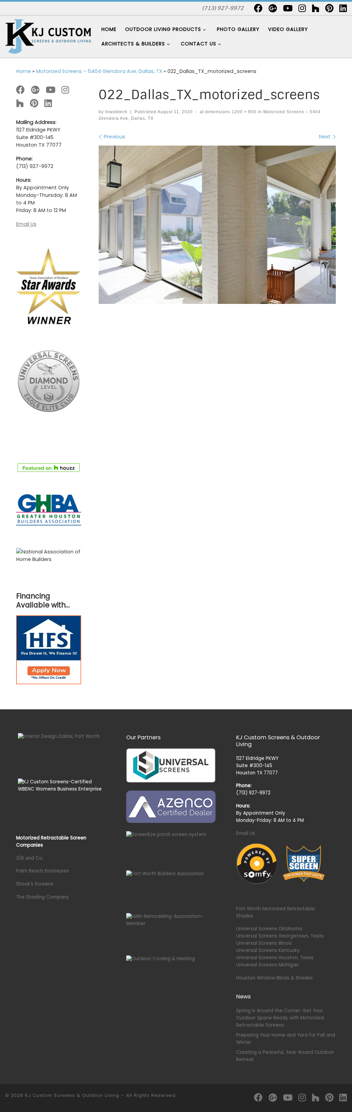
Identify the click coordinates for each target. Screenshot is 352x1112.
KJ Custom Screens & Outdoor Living (72, 1095)
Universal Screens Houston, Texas (275, 957)
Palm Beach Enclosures (42, 871)
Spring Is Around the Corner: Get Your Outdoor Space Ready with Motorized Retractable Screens (280, 1017)
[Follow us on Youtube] (288, 8)
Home (23, 71)
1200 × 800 (243, 111)
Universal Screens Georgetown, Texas (280, 936)
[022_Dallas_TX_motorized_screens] (217, 225)
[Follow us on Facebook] (258, 8)
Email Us (26, 224)
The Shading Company (42, 897)
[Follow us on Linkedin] (343, 8)
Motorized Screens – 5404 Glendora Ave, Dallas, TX (99, 71)
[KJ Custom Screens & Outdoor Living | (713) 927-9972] (48, 36)
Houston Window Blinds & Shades (274, 978)
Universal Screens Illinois (264, 943)
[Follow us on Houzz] (315, 8)
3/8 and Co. (29, 858)
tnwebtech (116, 111)
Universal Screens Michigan (267, 965)
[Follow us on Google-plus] (272, 8)
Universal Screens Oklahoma (269, 928)
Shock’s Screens (34, 884)
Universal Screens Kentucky (268, 950)
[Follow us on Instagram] (302, 8)
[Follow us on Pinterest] (329, 8)
